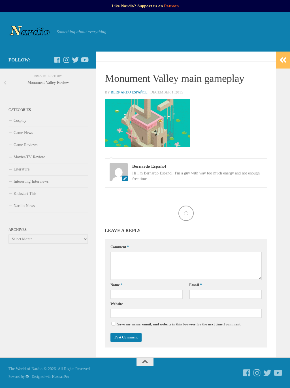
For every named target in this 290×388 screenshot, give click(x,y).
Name (116, 285)
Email (195, 285)
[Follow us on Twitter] (75, 59)
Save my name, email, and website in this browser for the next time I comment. (179, 324)
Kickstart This (25, 193)
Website (116, 304)
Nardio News (24, 206)
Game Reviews (25, 145)
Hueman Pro (60, 377)
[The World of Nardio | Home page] (29, 31)
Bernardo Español (129, 92)
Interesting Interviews (31, 181)
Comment (119, 247)
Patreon (171, 6)
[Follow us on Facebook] (57, 59)
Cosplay (20, 120)
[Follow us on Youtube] (84, 59)
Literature (21, 169)
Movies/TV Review (29, 157)
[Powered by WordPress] (27, 376)
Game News (23, 133)
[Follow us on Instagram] (66, 59)
